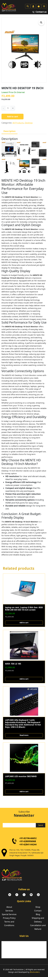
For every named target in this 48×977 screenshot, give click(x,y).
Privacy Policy (9, 918)
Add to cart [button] (24, 623)
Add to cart (12, 116)
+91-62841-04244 (28, 844)
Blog (38, 914)
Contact (37, 910)
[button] (41, 22)
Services (9, 910)
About (9, 907)
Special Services (9, 914)
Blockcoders (35, 972)
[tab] (9, 131)
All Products (18, 122)
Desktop (29, 122)
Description (9, 131)
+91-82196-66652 (28, 838)
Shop (37, 907)
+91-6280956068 (27, 841)
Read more (24, 735)
